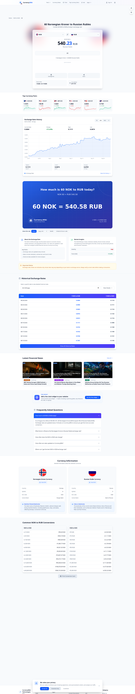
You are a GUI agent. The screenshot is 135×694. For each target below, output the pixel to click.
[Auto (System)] (131, 12)
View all (109, 358)
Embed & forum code (61, 231)
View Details (106, 288)
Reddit (51, 231)
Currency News (57, 2)
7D (96, 120)
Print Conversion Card (68, 576)
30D (101, 120)
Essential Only (55, 688)
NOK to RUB (16, 18)
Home (10, 18)
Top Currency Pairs (74, 2)
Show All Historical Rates (67, 346)
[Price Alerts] (114, 2)
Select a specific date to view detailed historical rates (34, 284)
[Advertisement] (67, 10)
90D (105, 120)
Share (33, 231)
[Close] (99, 685)
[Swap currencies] (67, 34)
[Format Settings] (131, 8)
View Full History (104, 173)
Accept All (44, 688)
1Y (108, 120)
